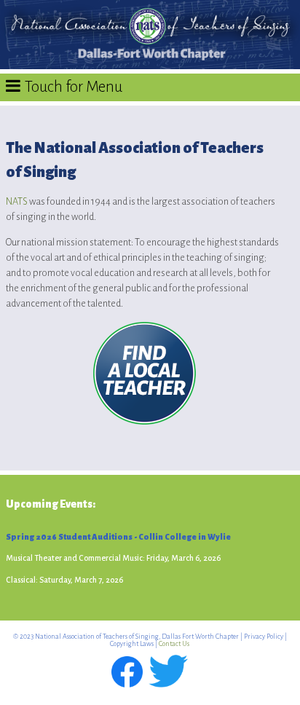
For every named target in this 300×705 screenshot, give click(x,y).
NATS (17, 201)
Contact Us (174, 643)
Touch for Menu (73, 87)
